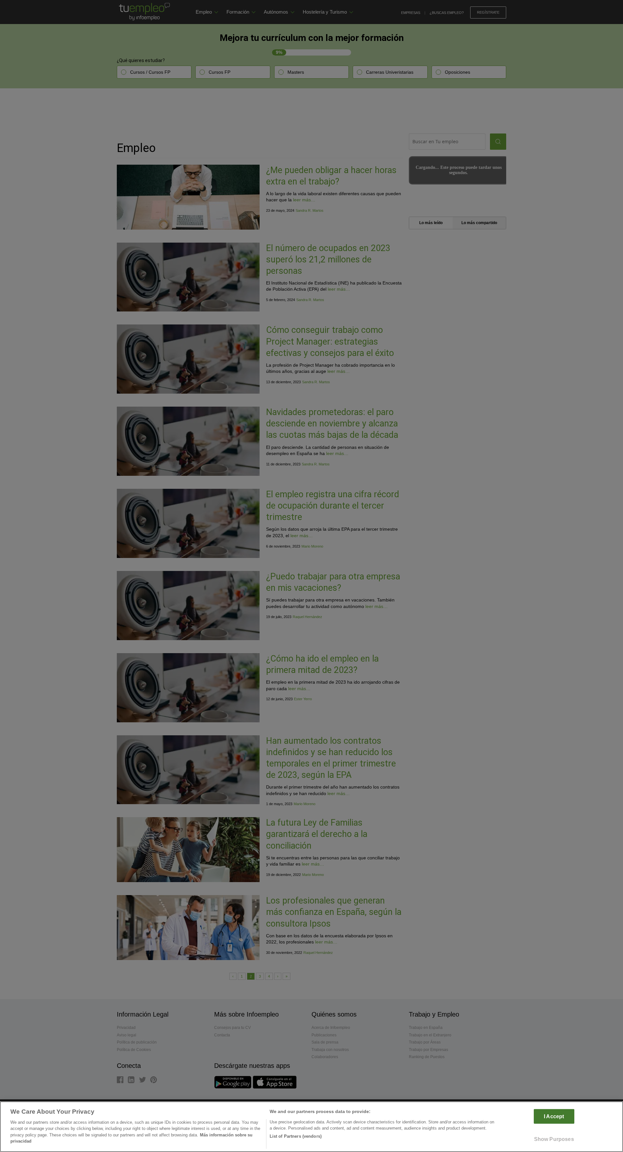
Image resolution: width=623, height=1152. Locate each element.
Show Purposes (554, 1139)
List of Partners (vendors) (296, 1136)
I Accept (554, 1116)
